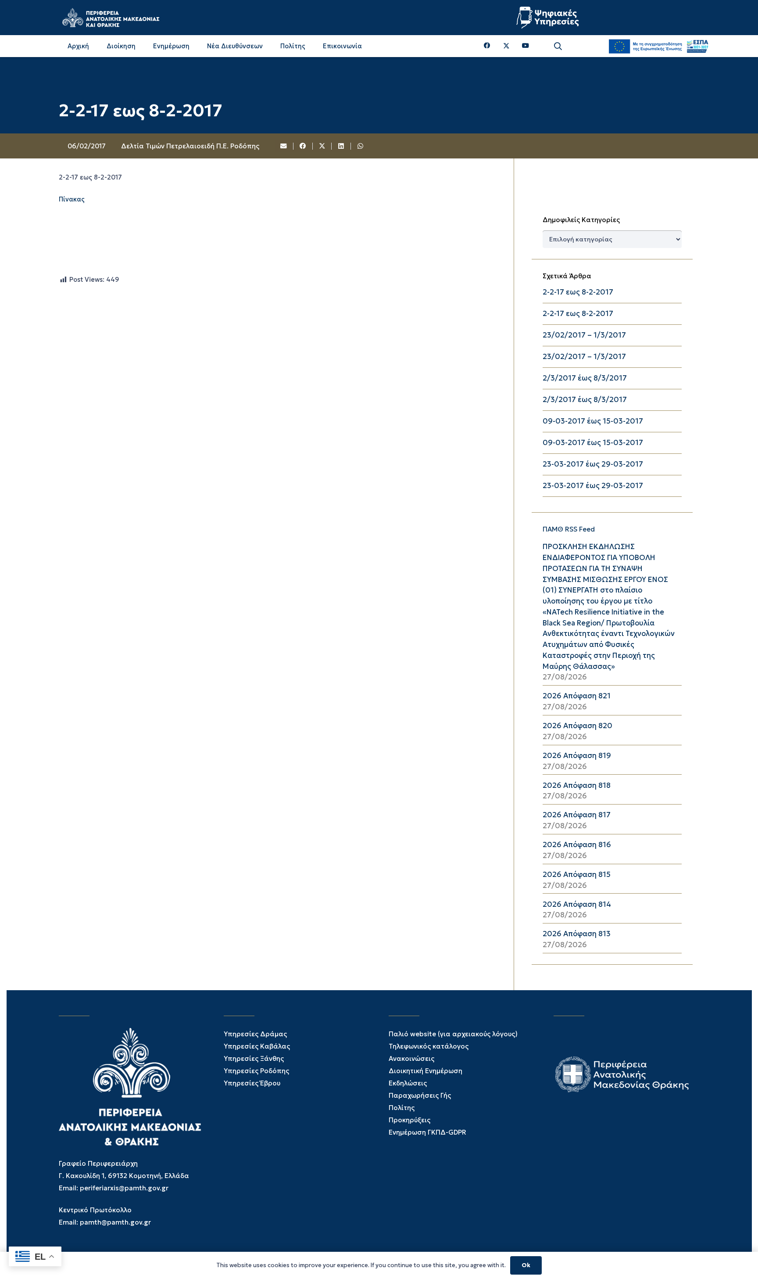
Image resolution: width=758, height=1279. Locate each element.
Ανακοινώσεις (411, 1058)
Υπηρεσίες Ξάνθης (254, 1058)
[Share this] (303, 146)
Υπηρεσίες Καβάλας (257, 1046)
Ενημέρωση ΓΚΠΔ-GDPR (427, 1132)
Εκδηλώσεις (408, 1083)
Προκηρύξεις (409, 1120)
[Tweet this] (322, 146)
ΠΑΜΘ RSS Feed (569, 529)
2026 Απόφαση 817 (577, 814)
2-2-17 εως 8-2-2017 (578, 292)
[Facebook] (487, 46)
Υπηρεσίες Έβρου (252, 1083)
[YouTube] (525, 46)
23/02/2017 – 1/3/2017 (584, 335)
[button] (558, 46)
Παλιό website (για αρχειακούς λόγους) (453, 1034)
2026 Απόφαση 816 (577, 844)
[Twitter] (506, 46)
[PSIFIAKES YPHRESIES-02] (548, 18)
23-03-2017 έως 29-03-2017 (593, 464)
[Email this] (284, 146)
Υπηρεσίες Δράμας (255, 1034)
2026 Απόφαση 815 (577, 874)
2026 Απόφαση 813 (577, 933)
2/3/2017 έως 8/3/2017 (585, 378)
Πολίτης (402, 1107)
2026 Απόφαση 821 (577, 696)
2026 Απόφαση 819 (577, 755)
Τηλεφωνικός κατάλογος (428, 1046)
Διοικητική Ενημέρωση (425, 1071)
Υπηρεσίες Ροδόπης (256, 1071)
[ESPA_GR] (658, 46)
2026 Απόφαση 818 (577, 785)
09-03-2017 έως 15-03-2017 (593, 421)
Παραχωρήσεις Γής (420, 1095)
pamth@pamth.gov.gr (115, 1222)
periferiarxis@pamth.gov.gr (124, 1188)
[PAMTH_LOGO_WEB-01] (110, 18)
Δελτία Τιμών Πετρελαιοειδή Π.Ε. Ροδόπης (190, 146)
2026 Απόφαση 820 (577, 725)
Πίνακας (72, 199)
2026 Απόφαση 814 (577, 904)
